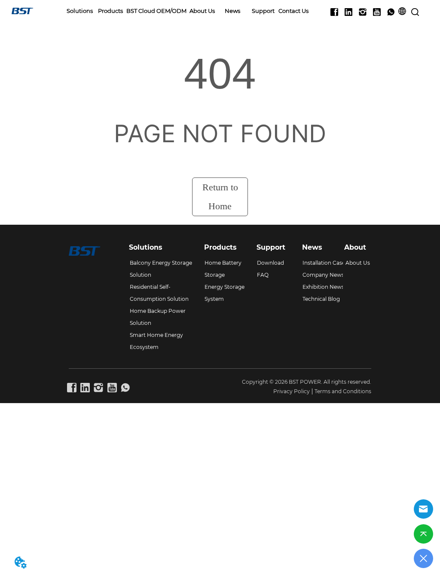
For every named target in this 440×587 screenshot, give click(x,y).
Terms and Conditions (343, 391)
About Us (202, 10)
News (232, 10)
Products (110, 10)
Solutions (80, 10)
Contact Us (293, 10)
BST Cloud (140, 10)
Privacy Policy (291, 391)
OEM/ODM (171, 10)
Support (263, 10)
